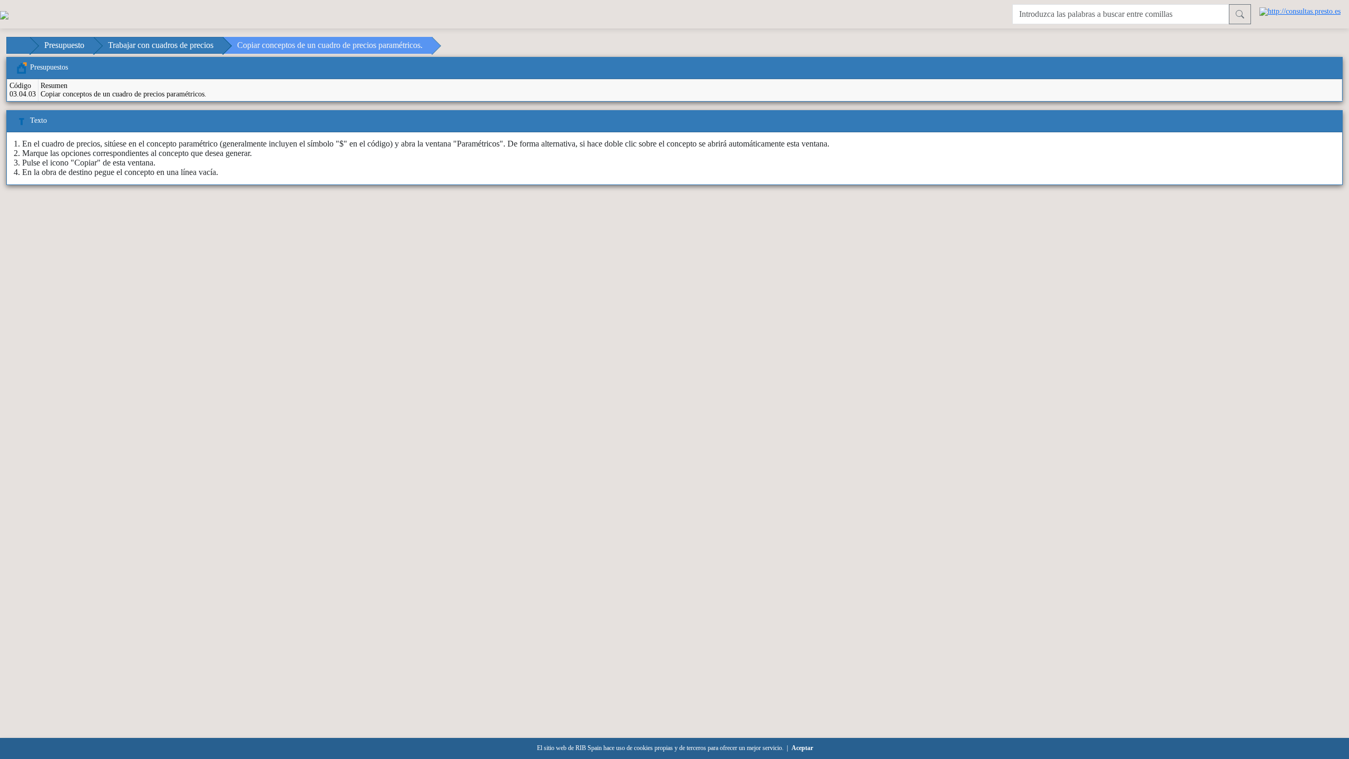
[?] (1240, 14)
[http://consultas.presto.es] (1300, 11)
